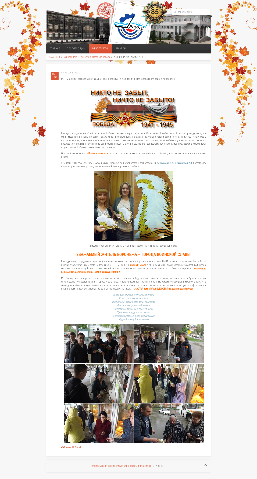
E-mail (77, 447)
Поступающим (76, 48)
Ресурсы (121, 48)
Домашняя (54, 57)
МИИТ (149, 465)
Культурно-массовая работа (95, 57)
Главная (55, 48)
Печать (68, 447)
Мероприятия (100, 48)
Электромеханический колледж (107, 465)
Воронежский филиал (134, 465)
